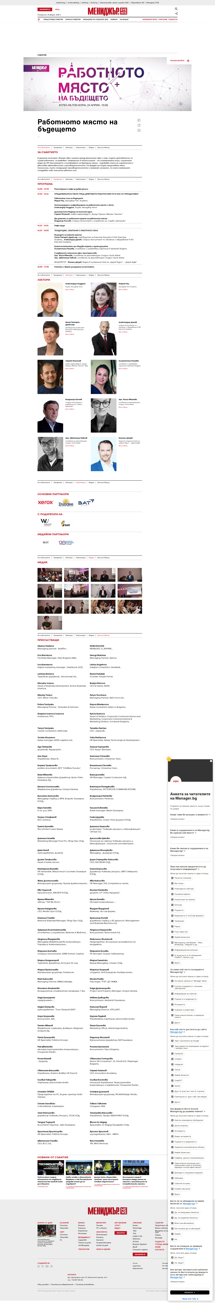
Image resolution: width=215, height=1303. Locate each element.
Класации (99, 1237)
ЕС (61, 1240)
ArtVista (136, 1241)
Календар (124, 19)
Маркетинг (101, 1222)
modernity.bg (60, 3)
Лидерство (82, 1240)
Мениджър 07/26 (153, 3)
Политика (64, 1225)
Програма (58, 147)
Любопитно (101, 1232)
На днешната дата (103, 1242)
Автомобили (120, 1222)
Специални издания (140, 1249)
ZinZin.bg (93, 3)
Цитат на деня (102, 1245)
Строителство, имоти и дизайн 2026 (114, 3)
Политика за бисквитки (85, 1284)
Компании (82, 1228)
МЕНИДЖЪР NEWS (149, 19)
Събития (159, 1222)
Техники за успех (84, 1242)
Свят (62, 1232)
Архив (135, 1247)
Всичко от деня (45, 1222)
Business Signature (140, 1244)
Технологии (83, 1249)
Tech (134, 1233)
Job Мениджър (83, 1245)
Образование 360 (137, 3)
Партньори (81, 147)
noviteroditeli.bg (73, 3)
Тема (134, 1231)
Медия (91, 147)
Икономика (82, 1233)
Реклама (99, 1225)
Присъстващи (103, 147)
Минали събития (73, 19)
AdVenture (136, 1239)
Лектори (69, 147)
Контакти (159, 1249)
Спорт (117, 1225)
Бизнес (81, 1222)
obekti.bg (85, 3)
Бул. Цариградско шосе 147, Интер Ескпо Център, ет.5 (87, 1277)
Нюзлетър (121, 1233)
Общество (64, 1228)
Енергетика (82, 1231)
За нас (135, 1263)
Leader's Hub (137, 1236)
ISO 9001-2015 (167, 1266)
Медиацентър (138, 1268)
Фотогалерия (101, 1234)
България (64, 1222)
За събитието (44, 179)
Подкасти (172, 19)
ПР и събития (101, 1228)
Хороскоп (100, 1240)
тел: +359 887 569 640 (75, 1280)
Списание (162, 19)
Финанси (81, 1225)
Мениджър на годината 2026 (95, 19)
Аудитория (137, 1266)
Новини (114, 19)
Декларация (166, 1268)
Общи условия (43, 1284)
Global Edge (137, 1228)
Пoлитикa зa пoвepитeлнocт (62, 1284)
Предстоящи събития (53, 19)
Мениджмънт (84, 1237)
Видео (117, 1228)
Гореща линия (161, 1244)
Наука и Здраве (103, 1249)
